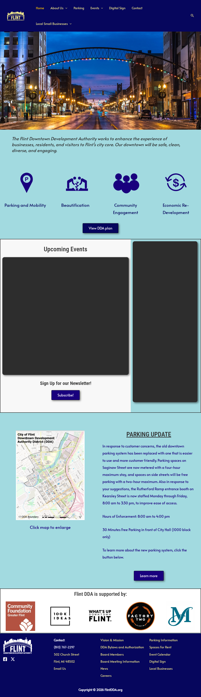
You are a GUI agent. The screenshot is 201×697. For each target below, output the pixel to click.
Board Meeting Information (120, 661)
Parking (79, 8)
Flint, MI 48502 (64, 661)
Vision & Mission (112, 640)
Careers (105, 675)
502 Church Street (66, 654)
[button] (192, 15)
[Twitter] (13, 659)
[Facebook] (5, 659)
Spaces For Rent (160, 647)
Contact (137, 8)
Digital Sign (117, 8)
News (104, 668)
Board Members (112, 654)
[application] (65, 8)
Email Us (60, 668)
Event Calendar (160, 654)
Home (40, 8)
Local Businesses (161, 668)
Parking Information (163, 640)
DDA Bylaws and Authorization (122, 647)
